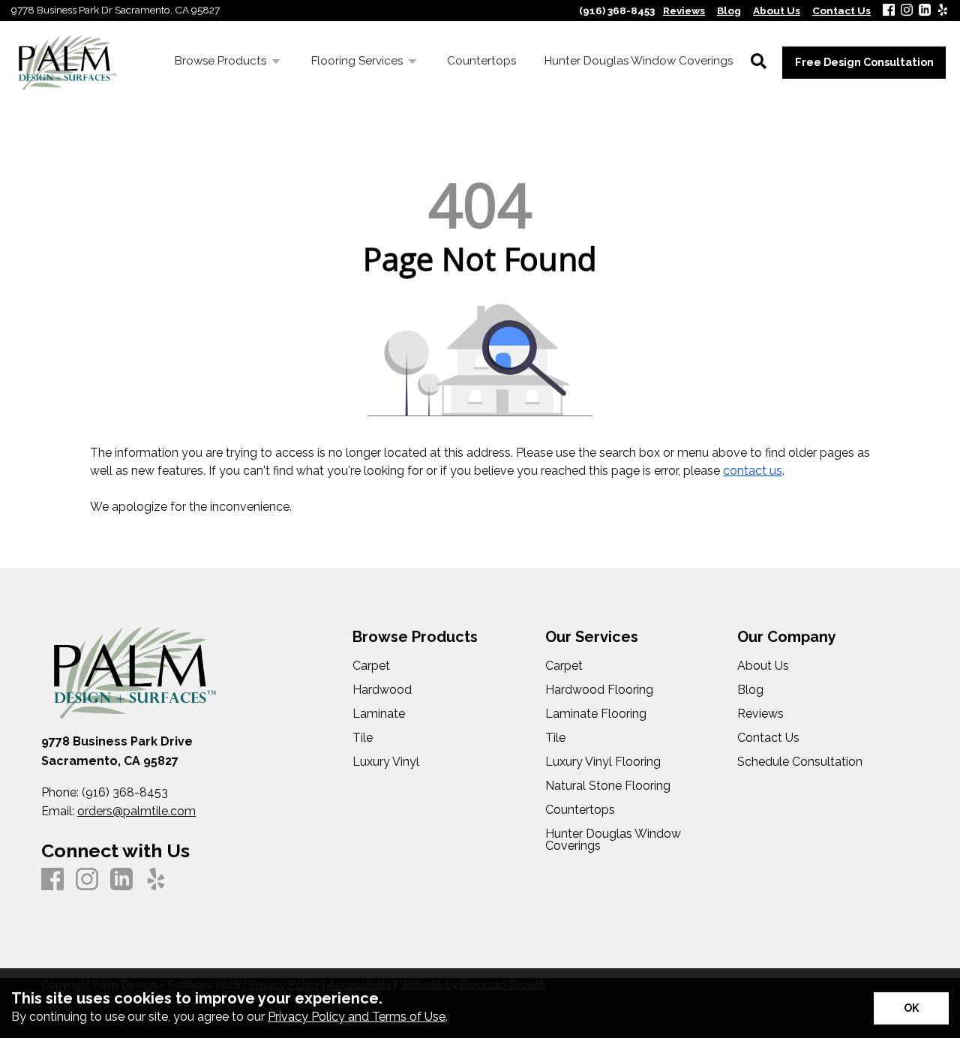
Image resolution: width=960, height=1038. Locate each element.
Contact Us (768, 738)
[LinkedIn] (925, 11)
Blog (750, 690)
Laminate (378, 714)
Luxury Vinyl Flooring (603, 762)
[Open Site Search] (758, 62)
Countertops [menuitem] (481, 61)
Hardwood (382, 690)
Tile (362, 738)
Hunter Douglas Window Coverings (613, 840)
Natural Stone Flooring (607, 786)
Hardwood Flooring (599, 690)
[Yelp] (943, 11)
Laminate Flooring (595, 714)
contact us (752, 471)
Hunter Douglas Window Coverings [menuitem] (638, 61)
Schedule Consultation (799, 762)
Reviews (760, 714)
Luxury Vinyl (385, 762)
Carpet (371, 666)
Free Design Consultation (864, 62)
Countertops (580, 810)
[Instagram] (907, 11)
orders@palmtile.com (136, 811)
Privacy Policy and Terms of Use (357, 1017)
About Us (763, 666)
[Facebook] (889, 11)
